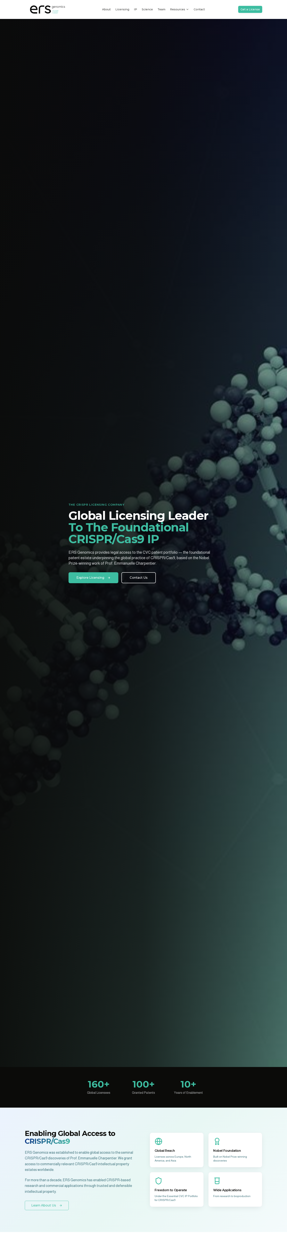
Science (147, 9)
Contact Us (139, 577)
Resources (177, 9)
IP (135, 9)
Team (161, 9)
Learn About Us (43, 1205)
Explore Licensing (90, 577)
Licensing (122, 9)
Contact (199, 9)
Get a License (250, 9)
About (106, 9)
